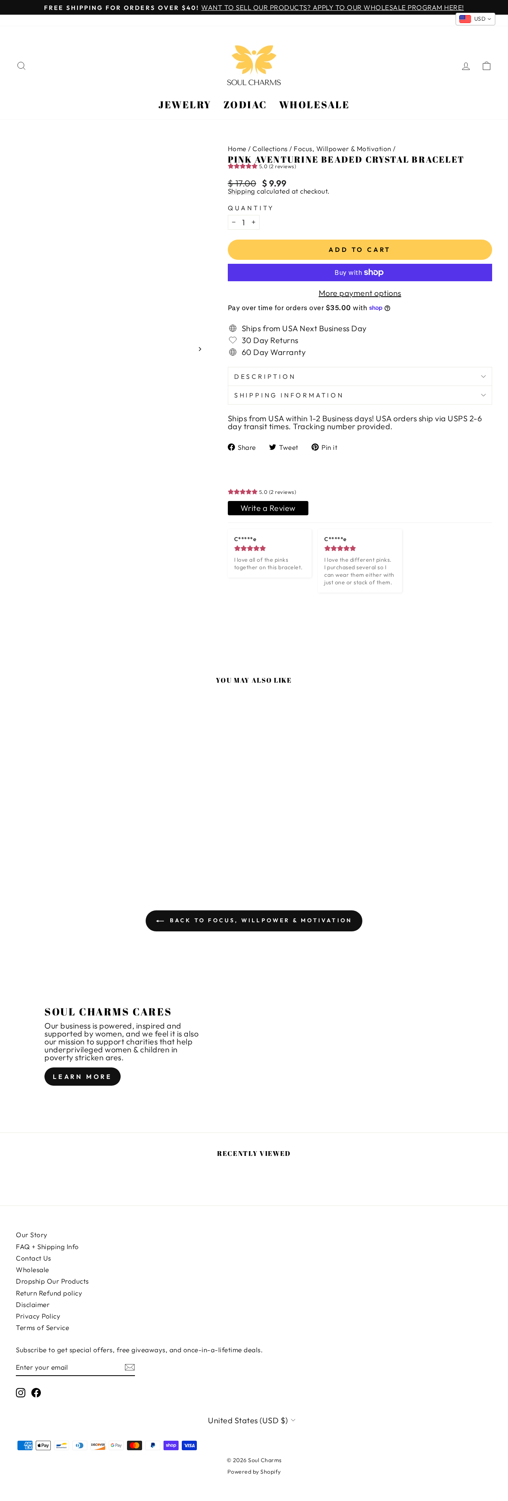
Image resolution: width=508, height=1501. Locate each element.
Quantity (251, 208)
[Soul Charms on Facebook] (36, 1392)
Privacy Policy (38, 1316)
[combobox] (476, 19)
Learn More (82, 1077)
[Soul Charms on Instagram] (20, 1392)
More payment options (360, 293)
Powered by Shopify (254, 1471)
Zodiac (245, 104)
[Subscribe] (130, 1367)
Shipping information (289, 395)
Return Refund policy (49, 1293)
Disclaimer (33, 1304)
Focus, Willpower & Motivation (342, 148)
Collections (270, 148)
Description (265, 376)
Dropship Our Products (52, 1281)
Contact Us (33, 1258)
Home (237, 148)
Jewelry (185, 104)
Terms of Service (42, 1327)
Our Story (32, 1234)
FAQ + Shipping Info (47, 1246)
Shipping (241, 191)
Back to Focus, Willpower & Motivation (259, 920)
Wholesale (314, 104)
